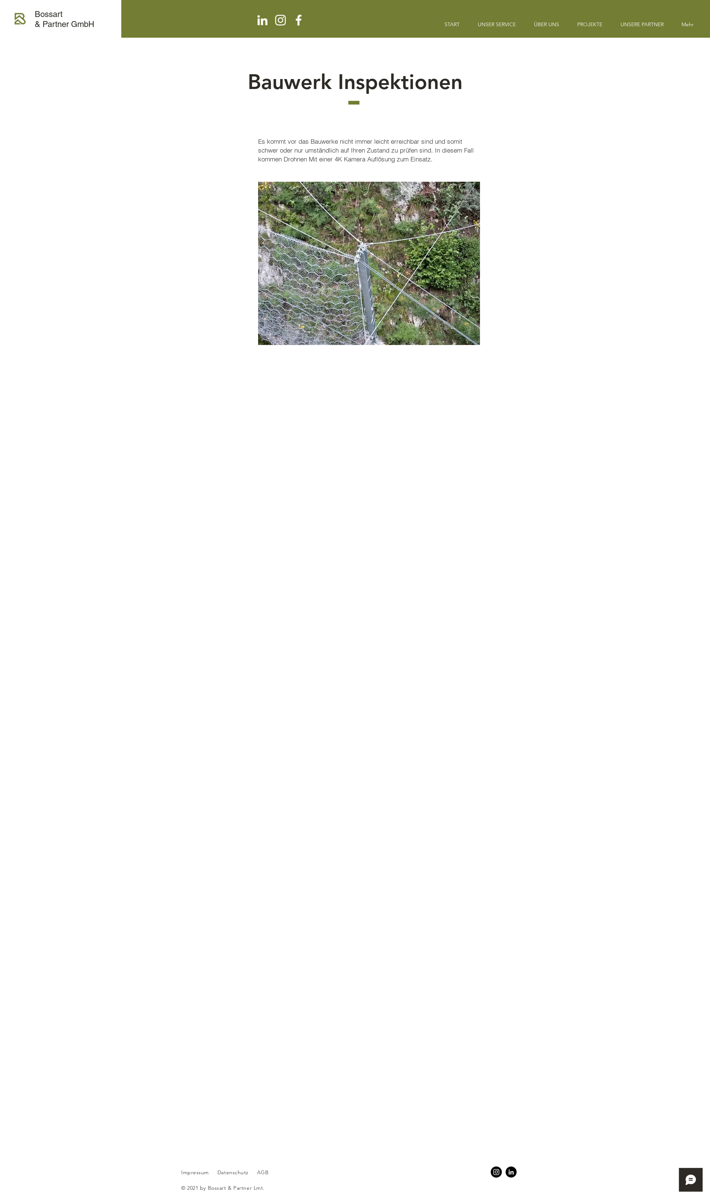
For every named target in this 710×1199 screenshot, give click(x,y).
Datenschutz (233, 1172)
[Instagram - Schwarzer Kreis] (496, 1172)
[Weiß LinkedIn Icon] (262, 20)
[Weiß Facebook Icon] (298, 20)
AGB (261, 1172)
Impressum (195, 1172)
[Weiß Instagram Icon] (280, 20)
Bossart (48, 14)
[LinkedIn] (511, 1172)
